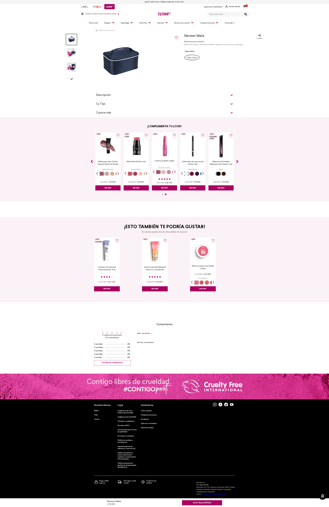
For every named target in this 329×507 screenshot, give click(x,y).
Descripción (103, 95)
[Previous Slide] (91, 161)
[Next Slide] (237, 161)
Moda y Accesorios (107, 30)
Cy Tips (100, 104)
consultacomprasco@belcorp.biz (213, 494)
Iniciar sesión (234, 6)
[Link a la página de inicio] (96, 30)
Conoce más (103, 113)
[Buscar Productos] (245, 14)
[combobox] (228, 14)
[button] (192, 57)
